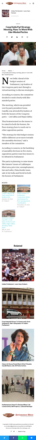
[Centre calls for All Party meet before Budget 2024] (8, 188)
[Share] (17, 37)
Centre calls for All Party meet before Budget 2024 (8, 195)
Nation (18, 23)
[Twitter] (13, 431)
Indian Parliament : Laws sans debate (20, 12)
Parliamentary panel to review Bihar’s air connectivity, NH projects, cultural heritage (17, 405)
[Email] (22, 37)
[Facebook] (11, 431)
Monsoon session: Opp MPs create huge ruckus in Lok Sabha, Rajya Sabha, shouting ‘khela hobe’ (8, 223)
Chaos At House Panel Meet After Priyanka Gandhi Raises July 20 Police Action (17, 365)
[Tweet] (12, 37)
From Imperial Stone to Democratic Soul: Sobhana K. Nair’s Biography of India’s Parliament (16, 323)
